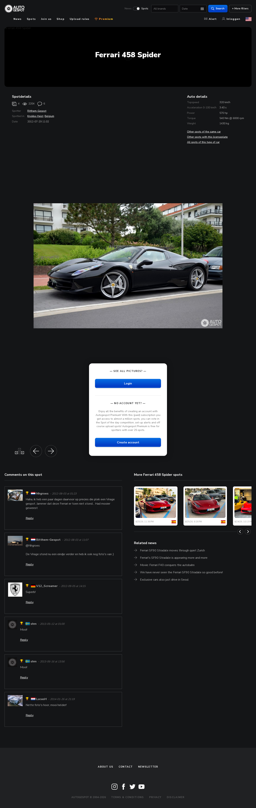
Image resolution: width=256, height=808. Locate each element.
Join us (46, 19)
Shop (60, 19)
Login (128, 383)
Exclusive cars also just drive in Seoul (164, 580)
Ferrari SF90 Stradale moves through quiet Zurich (172, 550)
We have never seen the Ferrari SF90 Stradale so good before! (181, 572)
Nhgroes (42, 494)
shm (34, 624)
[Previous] (240, 531)
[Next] (248, 531)
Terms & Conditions (127, 797)
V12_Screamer (47, 586)
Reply (30, 518)
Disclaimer (176, 797)
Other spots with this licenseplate (207, 137)
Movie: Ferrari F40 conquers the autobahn (167, 565)
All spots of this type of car (203, 142)
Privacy (155, 797)
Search (220, 8)
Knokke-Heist (35, 116)
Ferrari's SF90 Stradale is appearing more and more (173, 558)
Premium (105, 19)
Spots (144, 8)
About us (105, 767)
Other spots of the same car (204, 131)
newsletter (148, 767)
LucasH (41, 699)
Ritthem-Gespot (36, 111)
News (128, 8)
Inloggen (233, 19)
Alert (213, 19)
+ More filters (240, 8)
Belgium (49, 116)
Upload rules (79, 19)
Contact (126, 767)
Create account (128, 442)
